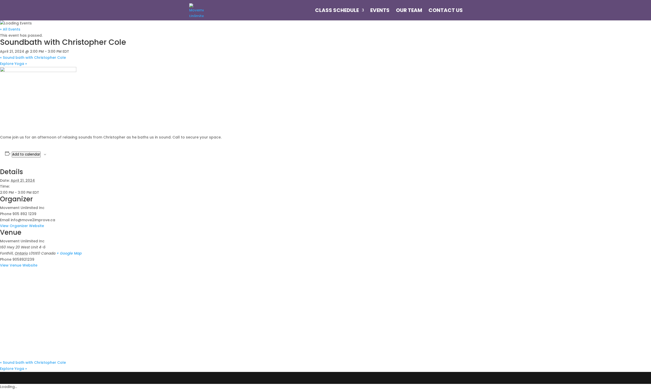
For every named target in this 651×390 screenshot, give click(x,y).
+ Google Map (69, 253)
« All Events (10, 29)
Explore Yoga (13, 63)
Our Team (409, 11)
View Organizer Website (22, 225)
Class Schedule (337, 11)
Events (380, 11)
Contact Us (445, 11)
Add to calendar (26, 154)
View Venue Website (18, 265)
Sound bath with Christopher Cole (33, 57)
